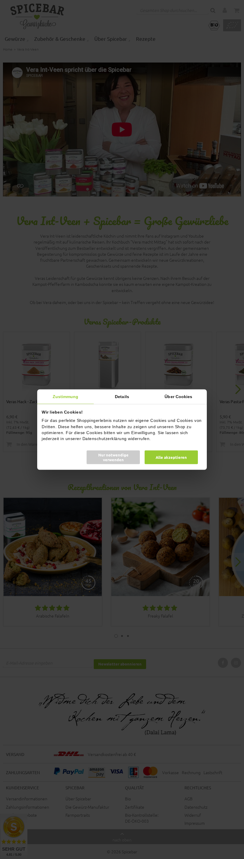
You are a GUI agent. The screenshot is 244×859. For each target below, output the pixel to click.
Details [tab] (122, 396)
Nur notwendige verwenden (113, 457)
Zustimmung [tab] (66, 396)
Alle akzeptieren (171, 457)
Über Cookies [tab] (178, 396)
